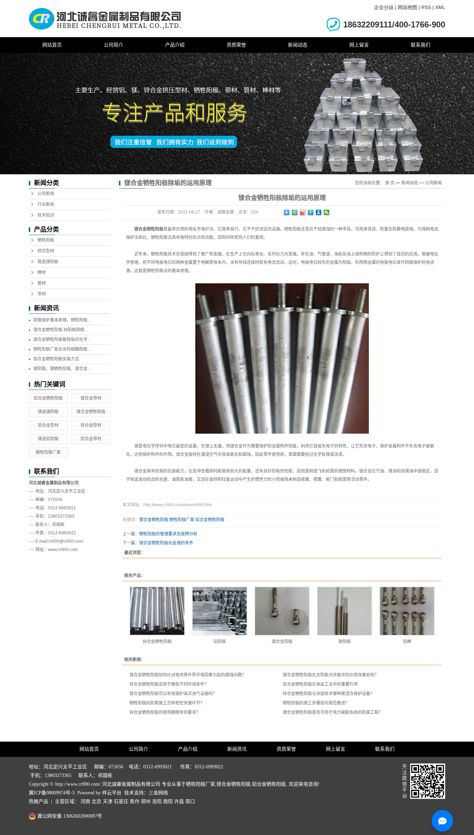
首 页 (390, 183)
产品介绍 (175, 45)
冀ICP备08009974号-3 (52, 792)
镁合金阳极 (282, 641)
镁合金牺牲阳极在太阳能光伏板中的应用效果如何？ (331, 675)
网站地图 (407, 7)
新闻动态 (297, 45)
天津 (107, 801)
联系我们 (420, 45)
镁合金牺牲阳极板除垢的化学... (62, 339)
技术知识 (45, 215)
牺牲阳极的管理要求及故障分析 (168, 534)
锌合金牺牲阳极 (157, 641)
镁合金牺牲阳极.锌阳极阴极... (60, 329)
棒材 (41, 272)
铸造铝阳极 (48, 438)
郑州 (146, 801)
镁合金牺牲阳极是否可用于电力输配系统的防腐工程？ (333, 712)
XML (440, 7)
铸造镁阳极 (47, 261)
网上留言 (359, 45)
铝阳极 (219, 641)
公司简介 (113, 45)
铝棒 (407, 641)
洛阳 (157, 801)
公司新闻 (45, 193)
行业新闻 (45, 204)
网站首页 (52, 45)
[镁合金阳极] (282, 611)
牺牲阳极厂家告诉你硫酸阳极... (62, 349)
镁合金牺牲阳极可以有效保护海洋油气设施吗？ (173, 693)
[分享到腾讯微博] (311, 212)
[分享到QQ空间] (295, 212)
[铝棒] (407, 611)
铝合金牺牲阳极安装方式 (56, 359)
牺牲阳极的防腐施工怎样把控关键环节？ (166, 703)
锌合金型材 (91, 425)
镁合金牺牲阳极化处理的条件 (166, 543)
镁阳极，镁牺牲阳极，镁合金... (62, 368)
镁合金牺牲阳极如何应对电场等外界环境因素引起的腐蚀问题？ (187, 675)
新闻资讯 (237, 749)
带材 (41, 294)
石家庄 (121, 801)
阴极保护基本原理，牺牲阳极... (62, 320)
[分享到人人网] (319, 212)
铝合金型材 (48, 425)
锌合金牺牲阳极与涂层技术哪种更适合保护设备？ (328, 693)
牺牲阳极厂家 (48, 452)
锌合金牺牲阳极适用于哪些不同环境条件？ (169, 684)
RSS (426, 7)
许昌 (179, 801)
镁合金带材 (91, 398)
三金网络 (158, 792)
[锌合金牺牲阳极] (157, 611)
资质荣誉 (236, 45)
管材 (41, 283)
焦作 (134, 801)
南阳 (168, 801)
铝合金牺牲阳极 (48, 398)
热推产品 (38, 801)
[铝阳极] (219, 611)
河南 (85, 801)
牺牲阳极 (45, 240)
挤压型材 (45, 251)
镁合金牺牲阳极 (90, 411)
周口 (190, 801)
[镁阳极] (344, 611)
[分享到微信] (327, 212)
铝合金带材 (91, 438)
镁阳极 (344, 641)
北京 (96, 801)
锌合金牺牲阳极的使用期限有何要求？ (164, 712)
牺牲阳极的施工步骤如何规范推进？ (316, 703)
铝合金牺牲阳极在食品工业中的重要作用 (320, 684)
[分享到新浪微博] (303, 212)
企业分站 (383, 7)
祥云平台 (111, 792)
